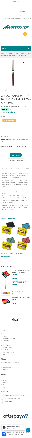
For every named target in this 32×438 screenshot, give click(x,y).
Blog (4, 387)
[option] (13, 73)
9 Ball (22, 53)
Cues (17, 53)
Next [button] (29, 241)
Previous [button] (2, 241)
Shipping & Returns (8, 385)
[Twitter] (17, 146)
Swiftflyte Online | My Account (11, 362)
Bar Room (5, 334)
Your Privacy (6, 369)
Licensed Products (7, 347)
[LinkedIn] (25, 146)
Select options (6, 251)
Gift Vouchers (6, 345)
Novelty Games (6, 350)
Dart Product (6, 340)
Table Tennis (6, 354)
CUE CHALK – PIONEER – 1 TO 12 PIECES (12, 253)
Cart (4, 365)
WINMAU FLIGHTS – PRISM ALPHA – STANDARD (30, 95)
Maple (2, 141)
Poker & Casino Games (8, 352)
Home (2, 53)
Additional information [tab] (16, 160)
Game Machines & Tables (9, 343)
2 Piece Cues (11, 139)
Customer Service (7, 367)
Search (25, 34)
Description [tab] (16, 155)
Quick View (3, 251)
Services (5, 380)
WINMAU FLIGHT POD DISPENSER (27, 95)
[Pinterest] (19, 146)
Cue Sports (10, 53)
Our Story (5, 378)
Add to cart (10, 120)
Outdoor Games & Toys (9, 338)
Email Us (7, 405)
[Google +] (22, 146)
